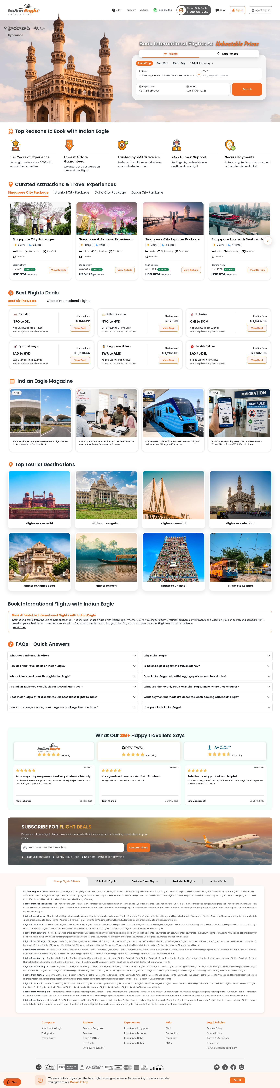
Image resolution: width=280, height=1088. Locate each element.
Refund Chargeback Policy (222, 1048)
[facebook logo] (233, 1067)
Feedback (171, 1038)
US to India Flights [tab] (105, 881)
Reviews (87, 1033)
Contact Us (172, 1033)
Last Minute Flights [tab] (184, 881)
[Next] (267, 240)
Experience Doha (133, 1038)
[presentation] (170, 53)
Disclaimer (213, 1043)
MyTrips (144, 10)
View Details (58, 270)
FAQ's (169, 1043)
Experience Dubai (134, 1043)
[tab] (170, 53)
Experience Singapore (136, 1028)
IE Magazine (48, 1033)
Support (131, 10)
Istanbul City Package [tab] (71, 192)
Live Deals (88, 1043)
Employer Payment (94, 1048)
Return (193, 86)
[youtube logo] (217, 1067)
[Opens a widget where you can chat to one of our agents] (12, 1082)
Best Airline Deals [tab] (22, 300)
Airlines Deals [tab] (218, 881)
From (145, 71)
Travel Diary (48, 1038)
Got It (237, 1080)
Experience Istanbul (135, 1033)
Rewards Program (93, 1028)
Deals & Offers (91, 1038)
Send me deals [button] (138, 847)
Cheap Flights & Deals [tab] (67, 881)
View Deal (80, 328)
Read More (19, 627)
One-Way (162, 63)
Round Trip (144, 63)
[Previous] (12, 240)
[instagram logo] (241, 1067)
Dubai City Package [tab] (147, 192)
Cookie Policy (214, 1033)
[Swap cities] (199, 74)
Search (247, 89)
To (208, 71)
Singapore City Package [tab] (28, 192)
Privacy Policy (214, 1028)
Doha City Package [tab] (110, 192)
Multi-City (179, 63)
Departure (148, 86)
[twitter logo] (225, 1067)
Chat (168, 1028)
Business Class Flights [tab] (145, 881)
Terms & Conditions (218, 1038)
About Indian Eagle (51, 1028)
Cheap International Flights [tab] (68, 300)
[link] (39, 499)
